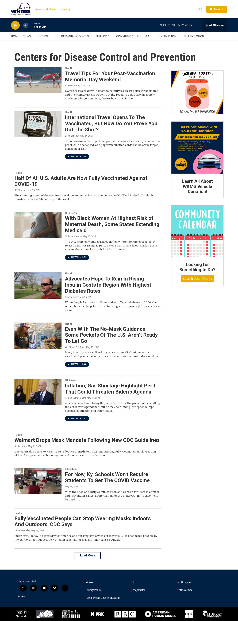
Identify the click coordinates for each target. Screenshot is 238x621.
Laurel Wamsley (22, 530)
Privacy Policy (93, 590)
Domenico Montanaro (75, 397)
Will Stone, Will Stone (75, 347)
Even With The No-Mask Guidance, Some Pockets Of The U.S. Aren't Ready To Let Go (111, 335)
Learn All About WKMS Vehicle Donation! (197, 186)
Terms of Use (185, 590)
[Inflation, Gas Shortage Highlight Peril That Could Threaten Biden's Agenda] (38, 392)
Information (166, 36)
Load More (87, 555)
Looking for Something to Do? (197, 267)
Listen (43, 36)
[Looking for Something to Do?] (197, 231)
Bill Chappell (20, 190)
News (27, 36)
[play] (15, 25)
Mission (90, 582)
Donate (218, 9)
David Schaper (72, 135)
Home (15, 36)
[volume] (26, 25)
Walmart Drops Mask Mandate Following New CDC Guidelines (87, 440)
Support (102, 36)
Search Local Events (197, 278)
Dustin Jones (20, 446)
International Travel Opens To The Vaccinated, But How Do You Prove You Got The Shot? (111, 123)
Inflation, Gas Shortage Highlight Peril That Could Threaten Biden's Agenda (110, 389)
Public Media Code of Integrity (103, 598)
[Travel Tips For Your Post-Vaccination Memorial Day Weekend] (38, 80)
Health (68, 68)
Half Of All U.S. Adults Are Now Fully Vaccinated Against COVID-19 (80, 181)
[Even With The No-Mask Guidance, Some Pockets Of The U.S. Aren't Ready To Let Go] (38, 336)
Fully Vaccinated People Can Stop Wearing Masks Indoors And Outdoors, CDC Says (82, 521)
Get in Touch (194, 36)
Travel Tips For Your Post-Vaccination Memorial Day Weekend (110, 76)
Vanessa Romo (72, 85)
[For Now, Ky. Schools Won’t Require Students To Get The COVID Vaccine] (38, 481)
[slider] (31, 25)
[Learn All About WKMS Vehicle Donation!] (197, 148)
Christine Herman (73, 236)
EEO (133, 582)
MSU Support (185, 582)
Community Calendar (132, 36)
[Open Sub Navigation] (33, 36)
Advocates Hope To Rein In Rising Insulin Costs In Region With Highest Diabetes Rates (108, 285)
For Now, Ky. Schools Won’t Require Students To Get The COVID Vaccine (107, 477)
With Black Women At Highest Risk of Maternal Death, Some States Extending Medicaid (112, 224)
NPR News (71, 213)
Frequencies (138, 590)
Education (71, 469)
